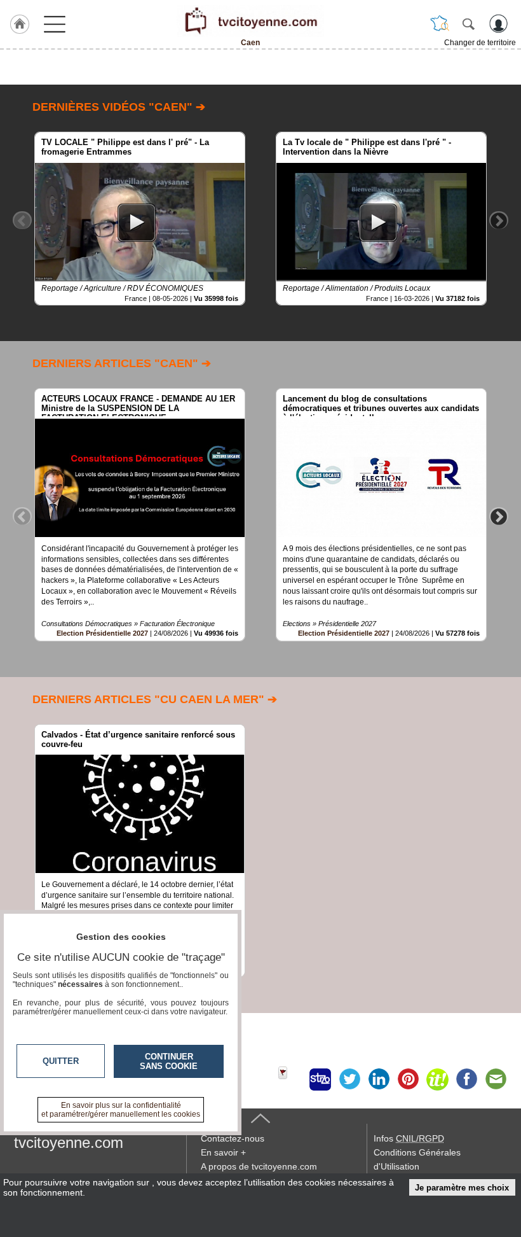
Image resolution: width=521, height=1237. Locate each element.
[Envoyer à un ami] (495, 1079)
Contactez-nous (232, 1138)
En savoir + (223, 1152)
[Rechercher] (468, 23)
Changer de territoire (480, 42)
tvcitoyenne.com (68, 1142)
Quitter (61, 1061)
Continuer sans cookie (169, 1061)
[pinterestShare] (408, 1079)
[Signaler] (291, 1079)
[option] (139, 218)
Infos (409, 1138)
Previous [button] (22, 220)
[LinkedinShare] (378, 1079)
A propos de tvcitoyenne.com (259, 1166)
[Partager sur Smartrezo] (320, 1079)
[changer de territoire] (439, 23)
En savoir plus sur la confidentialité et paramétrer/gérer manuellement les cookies (120, 1110)
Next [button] (498, 220)
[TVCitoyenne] (250, 21)
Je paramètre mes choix (462, 1187)
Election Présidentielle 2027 (102, 633)
